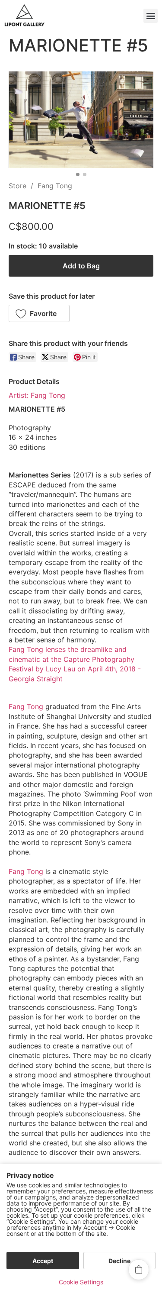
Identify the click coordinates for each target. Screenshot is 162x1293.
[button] (150, 16)
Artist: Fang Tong (37, 395)
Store (17, 185)
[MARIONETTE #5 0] (81, 119)
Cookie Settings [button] (81, 1282)
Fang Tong (55, 185)
